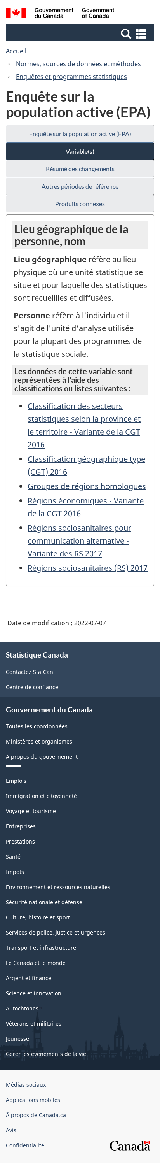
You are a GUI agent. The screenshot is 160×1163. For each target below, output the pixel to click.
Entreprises (21, 826)
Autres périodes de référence (80, 186)
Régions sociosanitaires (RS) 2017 (88, 568)
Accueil (16, 51)
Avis (11, 1130)
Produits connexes (80, 203)
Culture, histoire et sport (38, 917)
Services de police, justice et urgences (55, 932)
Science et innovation (33, 993)
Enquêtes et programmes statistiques (71, 76)
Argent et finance (28, 978)
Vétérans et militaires (33, 1023)
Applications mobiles (33, 1099)
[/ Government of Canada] (60, 14)
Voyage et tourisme (31, 811)
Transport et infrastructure (41, 947)
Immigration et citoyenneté (41, 796)
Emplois (16, 780)
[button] (81, 33)
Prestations (20, 841)
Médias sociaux (26, 1084)
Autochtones (22, 1008)
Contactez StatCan (29, 671)
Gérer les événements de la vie (46, 1054)
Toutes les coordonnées (37, 726)
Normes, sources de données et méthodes (78, 64)
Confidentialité (25, 1145)
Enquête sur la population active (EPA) (80, 133)
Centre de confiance (32, 687)
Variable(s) (80, 151)
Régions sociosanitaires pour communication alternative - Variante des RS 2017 (79, 541)
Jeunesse (17, 1038)
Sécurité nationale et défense (44, 902)
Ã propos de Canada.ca (36, 1115)
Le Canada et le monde (36, 963)
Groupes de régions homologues (87, 486)
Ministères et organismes (39, 741)
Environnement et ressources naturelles (58, 887)
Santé (13, 856)
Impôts (15, 871)
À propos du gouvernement (42, 756)
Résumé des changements (80, 168)
